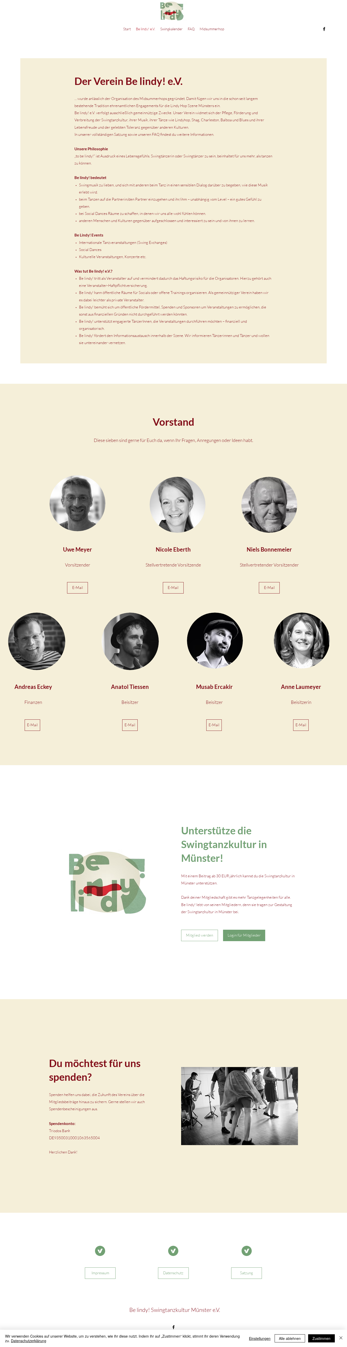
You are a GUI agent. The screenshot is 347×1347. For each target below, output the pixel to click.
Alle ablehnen (290, 1338)
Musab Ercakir (214, 686)
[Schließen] (341, 1338)
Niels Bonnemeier (269, 549)
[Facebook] (324, 29)
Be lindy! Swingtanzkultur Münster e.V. (174, 1309)
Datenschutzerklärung (28, 1340)
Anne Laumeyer (301, 686)
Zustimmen (321, 1338)
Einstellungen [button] (260, 1338)
